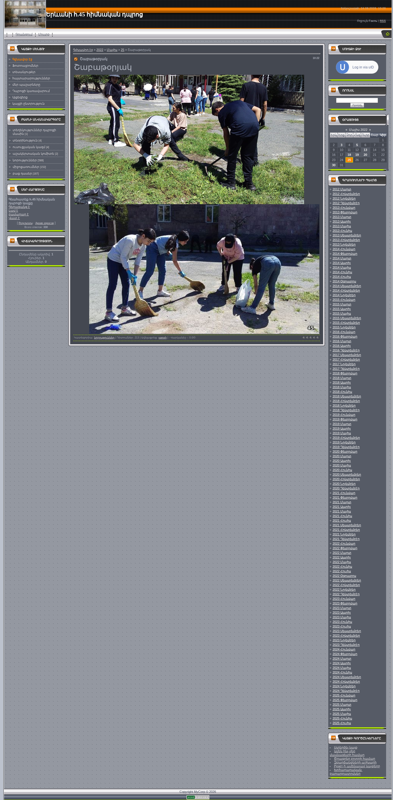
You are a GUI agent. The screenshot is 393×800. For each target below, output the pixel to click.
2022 (99, 49)
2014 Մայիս (342, 267)
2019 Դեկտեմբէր (346, 447)
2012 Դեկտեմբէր (346, 203)
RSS (383, 20)
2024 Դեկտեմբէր (346, 690)
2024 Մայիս (342, 667)
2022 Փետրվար (345, 548)
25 (122, 49)
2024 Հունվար (344, 649)
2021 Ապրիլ (342, 506)
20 (365, 154)
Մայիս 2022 (358, 129)
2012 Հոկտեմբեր (346, 194)
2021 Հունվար (344, 493)
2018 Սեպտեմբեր (347, 396)
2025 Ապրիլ (342, 709)
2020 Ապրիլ (342, 460)
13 (365, 150)
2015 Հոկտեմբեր (346, 322)
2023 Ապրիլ (342, 612)
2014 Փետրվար (345, 253)
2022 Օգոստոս (344, 575)
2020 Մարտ (342, 456)
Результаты (26, 223)
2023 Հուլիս (342, 626)
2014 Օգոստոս (344, 281)
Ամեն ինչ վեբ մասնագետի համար (347, 753)
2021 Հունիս (342, 516)
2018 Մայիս (342, 387)
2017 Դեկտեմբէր (346, 368)
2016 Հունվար (344, 332)
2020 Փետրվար (345, 451)
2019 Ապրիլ (342, 428)
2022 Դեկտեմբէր (346, 594)
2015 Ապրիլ (342, 309)
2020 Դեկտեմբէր (346, 488)
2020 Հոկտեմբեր (346, 479)
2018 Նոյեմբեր (344, 405)
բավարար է (19, 214)
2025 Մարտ (342, 704)
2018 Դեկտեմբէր (346, 410)
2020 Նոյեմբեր (344, 483)
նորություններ (25, 160)
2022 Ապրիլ (342, 557)
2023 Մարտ (342, 608)
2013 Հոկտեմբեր (346, 240)
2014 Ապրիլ (342, 263)
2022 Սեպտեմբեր (347, 580)
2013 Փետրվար (345, 212)
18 (349, 154)
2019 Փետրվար (345, 419)
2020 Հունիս (342, 470)
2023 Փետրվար (345, 603)
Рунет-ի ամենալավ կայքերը (357, 766)
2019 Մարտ (342, 424)
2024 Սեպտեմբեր (347, 677)
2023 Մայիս (342, 617)
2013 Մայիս (342, 226)
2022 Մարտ (342, 552)
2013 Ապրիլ (342, 221)
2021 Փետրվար (345, 497)
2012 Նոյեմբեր (344, 198)
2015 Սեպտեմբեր (347, 318)
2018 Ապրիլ (342, 382)
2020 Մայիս (342, 465)
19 (357, 154)
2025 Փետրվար (345, 700)
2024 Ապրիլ (342, 663)
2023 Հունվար (344, 598)
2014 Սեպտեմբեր (347, 286)
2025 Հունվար (344, 695)
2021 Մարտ (342, 502)
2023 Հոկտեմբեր (346, 635)
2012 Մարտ (342, 189)
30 (333, 165)
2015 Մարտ (342, 304)
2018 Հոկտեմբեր (346, 401)
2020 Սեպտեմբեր (347, 474)
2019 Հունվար (344, 414)
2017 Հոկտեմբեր (346, 359)
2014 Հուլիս (342, 276)
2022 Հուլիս (342, 571)
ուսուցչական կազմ (29, 147)
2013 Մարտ (342, 217)
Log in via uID (363, 67)
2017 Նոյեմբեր (344, 364)
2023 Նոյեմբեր (344, 640)
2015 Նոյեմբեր (344, 327)
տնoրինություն (25, 140)
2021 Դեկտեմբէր (346, 539)
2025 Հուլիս (342, 723)
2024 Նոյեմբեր (344, 686)
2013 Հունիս (342, 230)
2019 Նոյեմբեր (344, 442)
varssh (163, 337)
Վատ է (14, 218)
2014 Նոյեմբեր (344, 295)
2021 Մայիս (342, 511)
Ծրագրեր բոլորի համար (354, 758)
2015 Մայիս (342, 313)
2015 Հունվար (344, 299)
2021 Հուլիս (342, 520)
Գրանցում (24, 34)
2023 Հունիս (342, 621)
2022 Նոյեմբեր (344, 589)
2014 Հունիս (342, 272)
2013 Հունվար (344, 207)
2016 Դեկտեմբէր (346, 350)
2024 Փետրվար (345, 654)
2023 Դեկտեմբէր (346, 644)
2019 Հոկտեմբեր (346, 437)
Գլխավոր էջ (83, 49)
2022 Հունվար (344, 543)
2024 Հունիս (342, 672)
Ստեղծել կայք (345, 747)
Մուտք (43, 34)
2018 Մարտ (342, 378)
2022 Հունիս (342, 566)
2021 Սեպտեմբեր (347, 525)
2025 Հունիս (342, 718)
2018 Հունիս (342, 391)
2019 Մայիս (342, 433)
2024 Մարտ (342, 658)
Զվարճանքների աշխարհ (355, 762)
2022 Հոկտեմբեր (346, 585)
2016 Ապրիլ (342, 345)
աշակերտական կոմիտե (33, 153)
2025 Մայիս (342, 713)
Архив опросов (44, 223)
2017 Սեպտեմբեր (347, 355)
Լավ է (13, 210)
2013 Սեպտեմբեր (347, 235)
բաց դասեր (22, 173)
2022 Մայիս (342, 562)
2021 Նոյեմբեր (344, 534)
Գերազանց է (19, 206)
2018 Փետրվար (345, 373)
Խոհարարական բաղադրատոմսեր (346, 771)
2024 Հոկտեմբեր (346, 681)
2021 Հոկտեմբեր (346, 529)
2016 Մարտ (342, 341)
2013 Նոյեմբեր (344, 244)
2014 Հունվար (344, 249)
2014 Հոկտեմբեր (346, 290)
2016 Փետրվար (345, 336)
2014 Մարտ (342, 258)
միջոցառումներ (26, 167)
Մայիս (112, 49)
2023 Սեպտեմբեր (347, 631)
